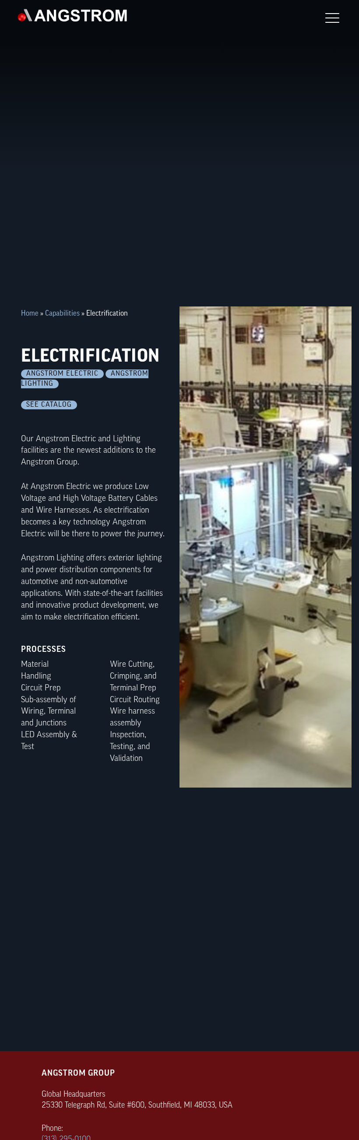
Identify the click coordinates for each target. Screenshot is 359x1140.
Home (30, 313)
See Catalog (49, 404)
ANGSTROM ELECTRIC (62, 373)
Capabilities (62, 313)
